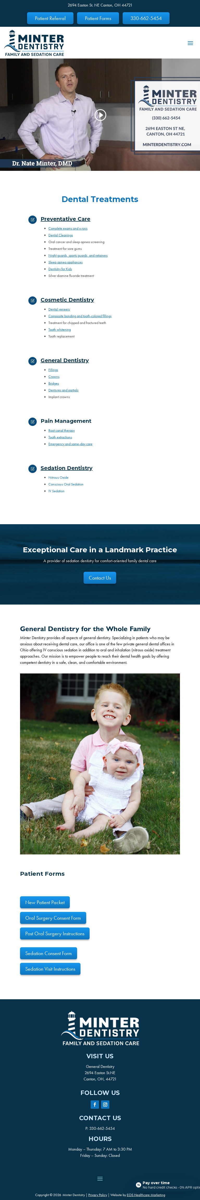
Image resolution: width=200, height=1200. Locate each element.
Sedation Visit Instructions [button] (50, 968)
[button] (190, 42)
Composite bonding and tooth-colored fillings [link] (79, 316)
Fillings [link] (53, 369)
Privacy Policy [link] (97, 1194)
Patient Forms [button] (98, 18)
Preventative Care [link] (65, 219)
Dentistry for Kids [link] (60, 269)
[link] (34, 42)
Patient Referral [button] (50, 18)
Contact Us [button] (100, 577)
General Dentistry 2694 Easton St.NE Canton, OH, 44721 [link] (100, 1073)
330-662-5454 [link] (102, 1128)
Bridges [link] (53, 383)
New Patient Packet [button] (45, 902)
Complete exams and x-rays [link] (68, 228)
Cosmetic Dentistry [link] (67, 300)
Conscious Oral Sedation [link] (66, 484)
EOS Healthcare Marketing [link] (146, 1194)
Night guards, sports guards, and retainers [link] (78, 255)
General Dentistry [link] (65, 360)
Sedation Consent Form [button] (48, 953)
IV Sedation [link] (56, 491)
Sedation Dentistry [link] (66, 468)
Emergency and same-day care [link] (70, 444)
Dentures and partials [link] (63, 390)
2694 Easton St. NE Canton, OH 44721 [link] (100, 5)
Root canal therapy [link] (61, 430)
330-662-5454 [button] (146, 18)
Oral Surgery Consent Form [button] (53, 917)
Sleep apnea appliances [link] (65, 262)
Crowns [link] (53, 376)
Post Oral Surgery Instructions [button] (54, 933)
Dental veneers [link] (59, 309)
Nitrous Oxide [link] (58, 477)
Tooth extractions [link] (60, 437)
